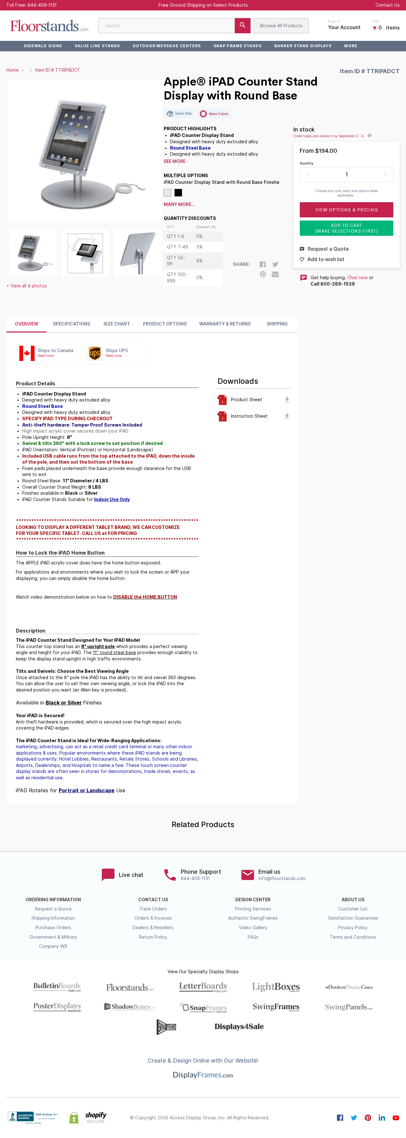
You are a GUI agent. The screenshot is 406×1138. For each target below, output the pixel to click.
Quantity (306, 163)
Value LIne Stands (97, 45)
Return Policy (153, 937)
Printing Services (253, 908)
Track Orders (153, 908)
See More (175, 161)
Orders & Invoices (153, 918)
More (350, 45)
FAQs (253, 937)
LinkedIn (382, 1118)
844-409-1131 (42, 5)
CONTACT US (153, 899)
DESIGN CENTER (253, 899)
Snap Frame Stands (237, 45)
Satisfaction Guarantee (353, 918)
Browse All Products (281, 25)
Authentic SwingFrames (253, 918)
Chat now (357, 277)
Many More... (179, 204)
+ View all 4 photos (26, 285)
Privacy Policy (353, 927)
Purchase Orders (53, 927)
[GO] (243, 25)
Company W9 (53, 946)
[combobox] (174, 25)
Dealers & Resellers (153, 927)
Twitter (354, 1118)
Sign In (334, 21)
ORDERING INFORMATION (53, 899)
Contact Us (388, 5)
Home (12, 70)
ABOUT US (353, 899)
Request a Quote (53, 908)
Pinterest (368, 1118)
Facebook (340, 1118)
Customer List (353, 908)
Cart (376, 21)
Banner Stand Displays (302, 45)
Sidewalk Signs (43, 45)
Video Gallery (253, 927)
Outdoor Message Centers (167, 45)
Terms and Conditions (353, 937)
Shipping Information (53, 918)
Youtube (396, 1118)
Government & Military (53, 937)
